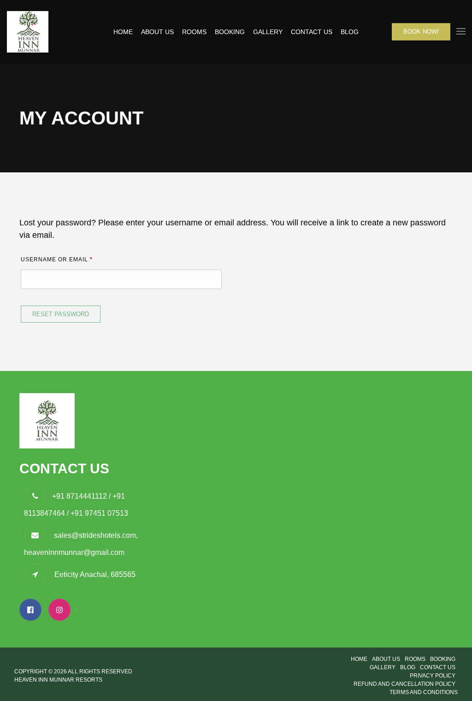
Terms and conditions (423, 692)
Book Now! (421, 31)
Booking (230, 31)
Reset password (60, 314)
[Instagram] (61, 609)
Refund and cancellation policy (404, 684)
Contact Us (311, 31)
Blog (350, 31)
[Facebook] (32, 609)
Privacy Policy (432, 675)
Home (123, 31)
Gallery (268, 31)
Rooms (194, 31)
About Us (157, 31)
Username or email (73, 259)
